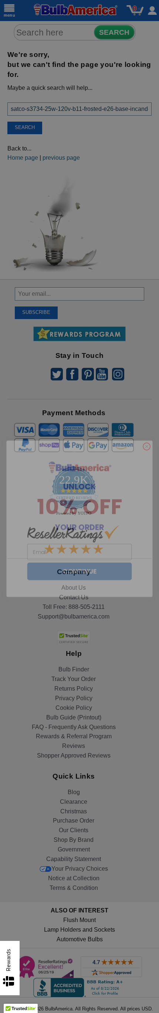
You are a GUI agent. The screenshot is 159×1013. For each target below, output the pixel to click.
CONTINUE (79, 559)
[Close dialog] (146, 434)
